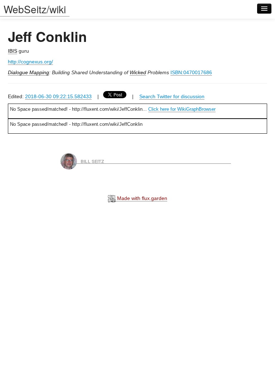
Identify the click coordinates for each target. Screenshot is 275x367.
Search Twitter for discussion (171, 96)
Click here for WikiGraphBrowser (182, 109)
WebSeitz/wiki (35, 9)
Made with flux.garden (141, 198)
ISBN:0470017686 (191, 72)
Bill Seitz (92, 161)
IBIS (12, 51)
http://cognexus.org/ (30, 62)
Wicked (138, 72)
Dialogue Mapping (28, 72)
